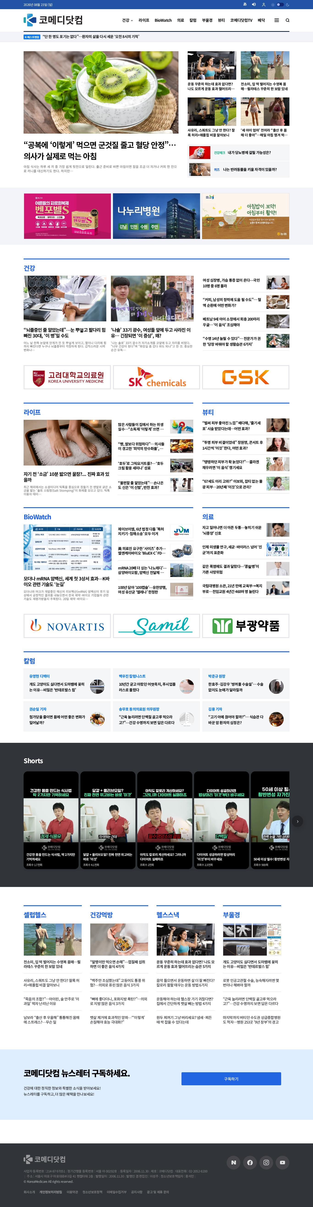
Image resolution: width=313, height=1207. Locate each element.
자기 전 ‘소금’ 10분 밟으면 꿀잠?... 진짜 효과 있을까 (66, 488)
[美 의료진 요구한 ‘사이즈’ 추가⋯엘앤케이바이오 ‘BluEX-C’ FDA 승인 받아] (181, 562)
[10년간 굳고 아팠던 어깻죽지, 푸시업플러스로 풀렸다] (186, 710)
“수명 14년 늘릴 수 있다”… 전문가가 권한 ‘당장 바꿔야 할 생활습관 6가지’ (232, 341)
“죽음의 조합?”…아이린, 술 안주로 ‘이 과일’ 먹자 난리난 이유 (51, 1025)
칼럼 (29, 684)
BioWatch (37, 528)
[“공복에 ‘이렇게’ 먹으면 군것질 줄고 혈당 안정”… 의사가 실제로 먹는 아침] (101, 92)
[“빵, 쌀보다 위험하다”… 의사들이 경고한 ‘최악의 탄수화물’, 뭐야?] (181, 458)
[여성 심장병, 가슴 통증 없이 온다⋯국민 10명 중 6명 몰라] (277, 282)
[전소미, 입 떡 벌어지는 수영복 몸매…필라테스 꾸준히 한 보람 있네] (265, 65)
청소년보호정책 (92, 1192)
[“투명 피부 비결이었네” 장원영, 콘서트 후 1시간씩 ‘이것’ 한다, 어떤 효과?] (277, 456)
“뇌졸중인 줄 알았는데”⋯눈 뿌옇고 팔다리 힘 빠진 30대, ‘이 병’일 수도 (64, 332)
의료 (208, 528)
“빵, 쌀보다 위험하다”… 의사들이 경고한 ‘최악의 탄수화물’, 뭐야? (141, 457)
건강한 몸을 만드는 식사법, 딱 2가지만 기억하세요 (50, 880)
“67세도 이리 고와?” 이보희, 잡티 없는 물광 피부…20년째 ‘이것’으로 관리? (232, 495)
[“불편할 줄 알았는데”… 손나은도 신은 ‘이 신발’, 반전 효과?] (181, 497)
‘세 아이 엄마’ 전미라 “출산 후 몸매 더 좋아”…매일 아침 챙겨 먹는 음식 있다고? (264, 132)
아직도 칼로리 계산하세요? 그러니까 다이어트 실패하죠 (163, 880)
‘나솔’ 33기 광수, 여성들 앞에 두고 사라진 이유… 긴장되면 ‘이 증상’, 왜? (150, 332)
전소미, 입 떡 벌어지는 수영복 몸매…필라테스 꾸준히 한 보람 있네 (264, 86)
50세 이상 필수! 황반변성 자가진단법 (277, 883)
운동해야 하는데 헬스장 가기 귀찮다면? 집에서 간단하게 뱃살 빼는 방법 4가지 (184, 1025)
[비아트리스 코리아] (204, 643)
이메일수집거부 (116, 1192)
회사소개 (29, 1192)
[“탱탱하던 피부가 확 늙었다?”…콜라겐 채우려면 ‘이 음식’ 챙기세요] (277, 476)
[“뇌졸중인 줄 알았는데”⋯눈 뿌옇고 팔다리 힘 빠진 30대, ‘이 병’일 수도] (65, 298)
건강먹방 (101, 938)
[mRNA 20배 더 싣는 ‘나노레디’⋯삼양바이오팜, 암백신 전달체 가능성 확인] (181, 582)
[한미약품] (59, 382)
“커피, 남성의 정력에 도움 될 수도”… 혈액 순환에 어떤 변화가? (232, 302)
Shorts (33, 784)
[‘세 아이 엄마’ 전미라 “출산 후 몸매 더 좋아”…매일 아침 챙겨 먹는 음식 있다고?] (265, 111)
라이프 (32, 423)
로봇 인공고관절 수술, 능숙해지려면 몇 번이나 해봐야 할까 (251, 1006)
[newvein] (228, 382)
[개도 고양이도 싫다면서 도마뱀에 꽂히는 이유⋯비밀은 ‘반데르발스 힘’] (97, 710)
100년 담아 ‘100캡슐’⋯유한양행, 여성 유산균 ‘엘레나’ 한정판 (142, 601)
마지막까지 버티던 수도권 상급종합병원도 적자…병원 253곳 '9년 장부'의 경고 (251, 1043)
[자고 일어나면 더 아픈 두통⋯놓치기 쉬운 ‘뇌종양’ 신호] (277, 542)
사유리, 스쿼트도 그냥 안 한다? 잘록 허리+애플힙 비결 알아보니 (211, 132)
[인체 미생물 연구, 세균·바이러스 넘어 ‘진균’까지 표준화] (277, 561)
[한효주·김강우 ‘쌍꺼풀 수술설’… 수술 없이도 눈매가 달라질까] (276, 710)
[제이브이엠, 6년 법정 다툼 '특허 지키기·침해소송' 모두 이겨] (181, 543)
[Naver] (233, 1162)
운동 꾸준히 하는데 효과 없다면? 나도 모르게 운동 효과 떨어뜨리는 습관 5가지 (211, 86)
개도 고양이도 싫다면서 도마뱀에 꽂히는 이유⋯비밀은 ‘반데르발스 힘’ (56, 710)
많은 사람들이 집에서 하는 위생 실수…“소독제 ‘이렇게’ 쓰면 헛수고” (140, 438)
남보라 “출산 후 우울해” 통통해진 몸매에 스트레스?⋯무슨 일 (51, 1043)
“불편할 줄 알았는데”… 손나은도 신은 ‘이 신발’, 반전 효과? (140, 496)
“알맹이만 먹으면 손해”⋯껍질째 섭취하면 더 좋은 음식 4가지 (117, 988)
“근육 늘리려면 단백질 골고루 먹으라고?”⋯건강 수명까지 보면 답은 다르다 (146, 743)
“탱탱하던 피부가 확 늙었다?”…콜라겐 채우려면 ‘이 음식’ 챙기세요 (230, 476)
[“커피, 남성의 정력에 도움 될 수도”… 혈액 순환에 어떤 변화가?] (277, 302)
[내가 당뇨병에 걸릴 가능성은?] (199, 152)
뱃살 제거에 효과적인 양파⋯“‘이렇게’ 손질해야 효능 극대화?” (117, 1043)
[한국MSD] (131, 643)
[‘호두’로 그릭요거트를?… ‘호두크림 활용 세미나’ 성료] (181, 477)
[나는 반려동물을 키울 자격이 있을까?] (199, 169)
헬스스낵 (167, 938)
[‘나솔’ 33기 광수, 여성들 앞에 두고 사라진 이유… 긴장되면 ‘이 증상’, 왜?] (152, 298)
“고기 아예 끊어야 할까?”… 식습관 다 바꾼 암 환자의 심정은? (235, 743)
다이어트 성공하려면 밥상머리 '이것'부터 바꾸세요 (216, 880)
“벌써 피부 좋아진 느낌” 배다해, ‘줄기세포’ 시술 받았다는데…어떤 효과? (231, 437)
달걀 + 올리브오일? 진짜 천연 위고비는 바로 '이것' (107, 880)
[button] (247, 4)
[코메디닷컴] (250, 1162)
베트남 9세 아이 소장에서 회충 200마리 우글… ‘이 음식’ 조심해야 (231, 321)
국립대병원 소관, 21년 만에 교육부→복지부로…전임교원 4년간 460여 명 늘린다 (232, 600)
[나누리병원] (156, 215)
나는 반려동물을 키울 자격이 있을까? (250, 169)
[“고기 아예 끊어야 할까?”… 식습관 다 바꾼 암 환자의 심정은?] (276, 743)
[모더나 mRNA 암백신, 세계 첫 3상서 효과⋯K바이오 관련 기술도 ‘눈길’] (68, 559)
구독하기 (231, 1102)
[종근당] (67, 215)
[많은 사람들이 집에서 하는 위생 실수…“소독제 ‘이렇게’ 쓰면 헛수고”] (181, 438)
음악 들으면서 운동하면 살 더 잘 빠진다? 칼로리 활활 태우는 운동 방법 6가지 (185, 1006)
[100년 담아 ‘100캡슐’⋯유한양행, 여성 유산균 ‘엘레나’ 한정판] (181, 601)
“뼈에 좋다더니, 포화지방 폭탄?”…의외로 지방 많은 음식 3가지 (118, 1025)
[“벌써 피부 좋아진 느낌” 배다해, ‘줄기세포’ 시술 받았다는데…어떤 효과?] (277, 437)
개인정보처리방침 (50, 1192)
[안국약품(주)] (59, 643)
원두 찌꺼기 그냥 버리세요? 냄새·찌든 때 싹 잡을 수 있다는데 (184, 1043)
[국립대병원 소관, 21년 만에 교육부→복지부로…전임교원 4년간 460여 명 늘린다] (277, 600)
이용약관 (72, 1192)
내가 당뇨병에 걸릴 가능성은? (249, 152)
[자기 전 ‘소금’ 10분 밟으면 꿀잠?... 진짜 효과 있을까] (68, 454)
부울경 (231, 938)
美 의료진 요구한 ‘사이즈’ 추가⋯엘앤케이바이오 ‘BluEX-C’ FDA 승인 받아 (142, 562)
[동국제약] (245, 215)
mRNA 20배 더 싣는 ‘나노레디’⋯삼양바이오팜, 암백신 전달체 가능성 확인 (142, 582)
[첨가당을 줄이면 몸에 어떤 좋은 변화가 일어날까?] (97, 743)
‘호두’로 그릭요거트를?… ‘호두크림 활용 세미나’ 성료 (140, 477)
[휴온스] (139, 382)
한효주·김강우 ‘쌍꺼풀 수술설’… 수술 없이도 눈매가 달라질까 (235, 710)
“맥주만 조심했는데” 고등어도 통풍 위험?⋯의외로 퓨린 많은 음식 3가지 (117, 1006)
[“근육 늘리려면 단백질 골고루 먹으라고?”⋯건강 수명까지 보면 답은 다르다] (186, 743)
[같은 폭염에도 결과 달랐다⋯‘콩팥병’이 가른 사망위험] (277, 580)
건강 (29, 267)
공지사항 (136, 1192)
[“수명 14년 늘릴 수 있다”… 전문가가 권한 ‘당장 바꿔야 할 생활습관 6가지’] (277, 341)
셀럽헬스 (35, 938)
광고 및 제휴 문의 (158, 1192)
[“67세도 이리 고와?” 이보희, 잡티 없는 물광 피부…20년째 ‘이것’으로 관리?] (277, 495)
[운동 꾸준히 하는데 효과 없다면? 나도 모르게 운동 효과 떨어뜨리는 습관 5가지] (212, 65)
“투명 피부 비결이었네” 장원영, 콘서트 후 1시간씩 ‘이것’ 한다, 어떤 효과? (232, 456)
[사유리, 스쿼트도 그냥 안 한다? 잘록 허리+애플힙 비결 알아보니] (212, 111)
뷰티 (208, 423)
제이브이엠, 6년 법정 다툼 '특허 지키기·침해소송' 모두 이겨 (141, 543)
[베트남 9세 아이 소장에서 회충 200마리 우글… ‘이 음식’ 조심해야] (277, 321)
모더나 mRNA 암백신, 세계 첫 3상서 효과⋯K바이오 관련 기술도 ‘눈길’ (66, 593)
